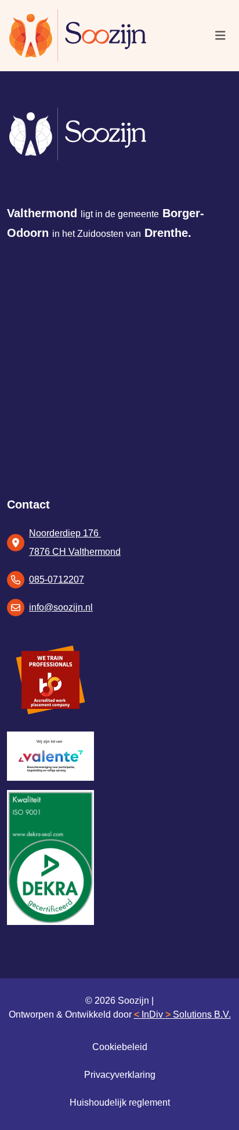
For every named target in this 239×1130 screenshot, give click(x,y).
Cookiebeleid (119, 1047)
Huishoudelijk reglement (120, 1102)
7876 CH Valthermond (75, 552)
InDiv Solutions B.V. (182, 1014)
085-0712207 (56, 579)
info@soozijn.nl (61, 607)
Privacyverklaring (119, 1075)
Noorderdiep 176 (65, 533)
